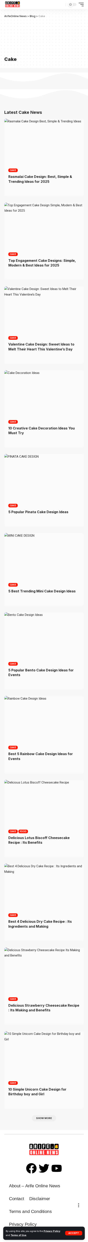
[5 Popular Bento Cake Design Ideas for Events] (44, 636)
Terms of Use (18, 1235)
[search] (62, 4)
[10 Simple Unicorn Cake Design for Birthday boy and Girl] (44, 1055)
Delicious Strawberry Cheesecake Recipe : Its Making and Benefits (43, 1007)
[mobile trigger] (80, 4)
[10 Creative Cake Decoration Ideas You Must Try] (44, 394)
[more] (79, 1205)
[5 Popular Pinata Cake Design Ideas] (44, 478)
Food (23, 831)
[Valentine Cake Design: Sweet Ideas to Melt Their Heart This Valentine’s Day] (44, 310)
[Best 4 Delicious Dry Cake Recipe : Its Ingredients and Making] (44, 887)
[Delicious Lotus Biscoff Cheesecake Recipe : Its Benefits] (44, 804)
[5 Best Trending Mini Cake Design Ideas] (44, 557)
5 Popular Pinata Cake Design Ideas (38, 512)
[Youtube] (56, 1168)
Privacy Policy (52, 1231)
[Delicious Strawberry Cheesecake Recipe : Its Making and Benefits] (44, 971)
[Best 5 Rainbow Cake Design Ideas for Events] (44, 720)
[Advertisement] (24, 36)
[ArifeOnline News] (12, 4)
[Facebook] (31, 1168)
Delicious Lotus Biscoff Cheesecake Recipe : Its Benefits (39, 840)
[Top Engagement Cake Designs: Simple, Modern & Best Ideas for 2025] (44, 226)
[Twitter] (44, 1168)
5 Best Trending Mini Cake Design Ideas (42, 591)
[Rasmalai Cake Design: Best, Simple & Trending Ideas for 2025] (44, 142)
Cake (13, 170)
